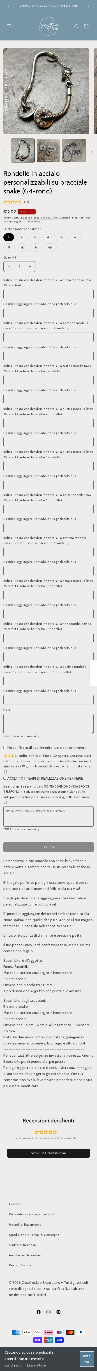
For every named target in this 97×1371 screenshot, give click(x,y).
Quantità (9, 257)
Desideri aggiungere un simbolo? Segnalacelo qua (39, 304)
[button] (9, 26)
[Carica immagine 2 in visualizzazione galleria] (48, 150)
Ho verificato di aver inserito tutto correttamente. (47, 748)
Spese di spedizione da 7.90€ (40, 217)
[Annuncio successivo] (89, 6)
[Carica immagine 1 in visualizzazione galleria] (23, 150)
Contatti (15, 1204)
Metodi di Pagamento (25, 1225)
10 (52, 248)
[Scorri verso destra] (92, 152)
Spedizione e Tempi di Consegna (34, 1235)
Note (7, 709)
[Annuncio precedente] (8, 6)
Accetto (86, 1359)
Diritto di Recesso (22, 1245)
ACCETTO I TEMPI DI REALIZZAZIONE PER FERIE (45, 778)
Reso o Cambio (20, 1265)
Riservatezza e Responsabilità (31, 1214)
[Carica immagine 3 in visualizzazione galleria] (74, 150)
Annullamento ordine (25, 1255)
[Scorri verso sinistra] (5, 152)
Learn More (36, 1365)
